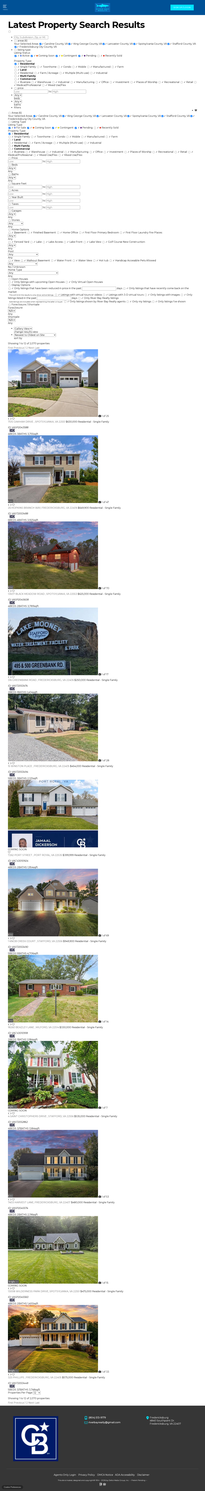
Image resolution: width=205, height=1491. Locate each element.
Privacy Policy (86, 1474)
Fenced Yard (21, 241)
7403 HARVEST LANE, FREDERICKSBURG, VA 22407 (39, 1202)
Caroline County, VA (55, 43)
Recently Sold (111, 55)
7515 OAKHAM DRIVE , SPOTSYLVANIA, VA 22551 (37, 421)
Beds (15, 164)
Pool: (11, 251)
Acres (15, 190)
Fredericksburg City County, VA (37, 46)
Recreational (171, 82)
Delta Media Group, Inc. (119, 1480)
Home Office (69, 232)
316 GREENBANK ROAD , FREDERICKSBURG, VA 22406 (41, 680)
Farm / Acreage (48, 73)
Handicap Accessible (126, 260)
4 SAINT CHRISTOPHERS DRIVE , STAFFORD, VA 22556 (41, 1116)
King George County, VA (86, 43)
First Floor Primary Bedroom (100, 232)
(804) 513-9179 (97, 1417)
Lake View (94, 241)
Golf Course (114, 241)
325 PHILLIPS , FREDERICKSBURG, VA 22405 (35, 1377)
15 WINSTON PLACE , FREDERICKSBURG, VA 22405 (39, 766)
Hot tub (102, 260)
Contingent (68, 55)
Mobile (81, 66)
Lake (37, 241)
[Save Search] (196, 110)
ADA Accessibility (125, 1474)
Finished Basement (44, 232)
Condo (66, 66)
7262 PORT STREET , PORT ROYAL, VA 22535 (35, 855)
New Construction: (134, 241)
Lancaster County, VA (119, 43)
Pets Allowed (148, 260)
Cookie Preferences (12, 1487)
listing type (24, 49)
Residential (26, 73)
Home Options (20, 229)
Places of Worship (146, 82)
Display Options (21, 285)
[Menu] (5, 8)
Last (37, 347)
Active (24, 55)
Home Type (15, 269)
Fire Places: (155, 232)
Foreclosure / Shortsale (25, 304)
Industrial (100, 73)
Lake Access (54, 241)
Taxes (15, 204)
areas (22, 40)
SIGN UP (177, 7)
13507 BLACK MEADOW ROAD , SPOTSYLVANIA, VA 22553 (43, 594)
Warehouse (43, 82)
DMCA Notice (105, 1474)
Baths (15, 174)
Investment (121, 82)
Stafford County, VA (183, 43)
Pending (89, 55)
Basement (19, 232)
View (16, 260)
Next (31, 347)
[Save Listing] (13, 418)
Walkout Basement (37, 260)
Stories (16, 220)
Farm (119, 66)
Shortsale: (14, 316)
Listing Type (19, 121)
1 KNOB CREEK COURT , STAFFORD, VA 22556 (35, 941)
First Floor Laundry (136, 232)
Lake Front (75, 241)
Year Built (17, 197)
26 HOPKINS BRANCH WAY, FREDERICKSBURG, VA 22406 (43, 507)
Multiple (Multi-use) (76, 73)
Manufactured (100, 66)
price (21, 88)
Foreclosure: (15, 307)
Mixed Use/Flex (55, 85)
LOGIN (187, 7)
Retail (189, 82)
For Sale (19, 127)
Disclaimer (143, 1474)
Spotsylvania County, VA (151, 43)
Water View (84, 260)
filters (17, 107)
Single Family (27, 66)
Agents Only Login (65, 1474)
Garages (16, 210)
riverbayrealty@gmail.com (105, 1422)
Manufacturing (84, 82)
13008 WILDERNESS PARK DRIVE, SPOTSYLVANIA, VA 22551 (44, 1291)
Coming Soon (44, 55)
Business (24, 82)
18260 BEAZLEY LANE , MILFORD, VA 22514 (34, 1027)
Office (104, 82)
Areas (17, 112)
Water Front (63, 260)
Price (15, 158)
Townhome (48, 66)
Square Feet (19, 183)
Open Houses (20, 279)
